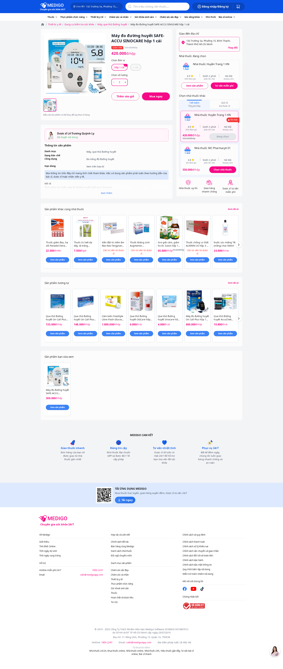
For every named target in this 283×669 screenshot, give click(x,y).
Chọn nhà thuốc (223, 169)
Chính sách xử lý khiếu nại (195, 546)
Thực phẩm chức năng (122, 583)
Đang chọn (223, 136)
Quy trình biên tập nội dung (196, 569)
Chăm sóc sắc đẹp (120, 570)
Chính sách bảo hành (193, 560)
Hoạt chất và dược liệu (122, 597)
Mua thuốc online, (116, 650)
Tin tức (114, 602)
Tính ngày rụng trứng (50, 555)
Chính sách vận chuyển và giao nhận (201, 550)
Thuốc (114, 592)
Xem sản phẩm (194, 85)
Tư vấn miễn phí (224, 85)
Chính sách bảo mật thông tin (197, 564)
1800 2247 (97, 570)
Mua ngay (155, 96)
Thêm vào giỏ (125, 96)
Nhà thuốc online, (135, 650)
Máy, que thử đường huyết (112, 24)
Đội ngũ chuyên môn (121, 555)
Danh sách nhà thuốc (121, 550)
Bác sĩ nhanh (145, 654)
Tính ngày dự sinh (48, 550)
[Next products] (239, 245)
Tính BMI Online (47, 546)
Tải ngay (127, 500)
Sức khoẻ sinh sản (120, 588)
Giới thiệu (44, 541)
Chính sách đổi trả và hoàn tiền (198, 555)
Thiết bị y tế (54, 24)
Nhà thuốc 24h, (152, 650)
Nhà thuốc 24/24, (98, 650)
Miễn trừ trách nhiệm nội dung (198, 573)
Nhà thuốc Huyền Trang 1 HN (211, 64)
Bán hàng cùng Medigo (122, 546)
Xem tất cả (233, 209)
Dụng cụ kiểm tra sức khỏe (79, 24)
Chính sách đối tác (120, 541)
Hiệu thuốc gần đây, (171, 650)
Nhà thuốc (211, 17)
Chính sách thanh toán (194, 541)
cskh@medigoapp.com (91, 574)
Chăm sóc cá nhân (120, 574)
